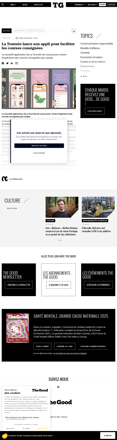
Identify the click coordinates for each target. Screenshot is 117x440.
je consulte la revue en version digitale (70, 353)
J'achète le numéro (42, 346)
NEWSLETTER (38, 4)
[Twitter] (7, 63)
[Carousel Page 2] (58, 240)
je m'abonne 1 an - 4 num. (65, 346)
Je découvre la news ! (95, 111)
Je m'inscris (108, 435)
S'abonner (102, 5)
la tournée (39, 30)
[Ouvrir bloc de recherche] (3, 4)
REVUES (25, 4)
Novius (64, 417)
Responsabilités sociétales (95, 220)
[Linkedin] (12, 63)
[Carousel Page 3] (60, 240)
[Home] (58, 8)
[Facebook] (3, 63)
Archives (6, 31)
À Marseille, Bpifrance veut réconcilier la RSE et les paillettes (96, 229)
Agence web (55, 417)
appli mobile (19, 30)
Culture (50, 220)
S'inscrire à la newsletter (19, 284)
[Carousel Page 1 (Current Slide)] (56, 240)
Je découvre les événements (98, 284)
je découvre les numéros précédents (93, 346)
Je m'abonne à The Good (58, 284)
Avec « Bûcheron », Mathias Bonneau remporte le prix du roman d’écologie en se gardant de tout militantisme (61, 231)
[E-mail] (16, 63)
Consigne (30, 30)
